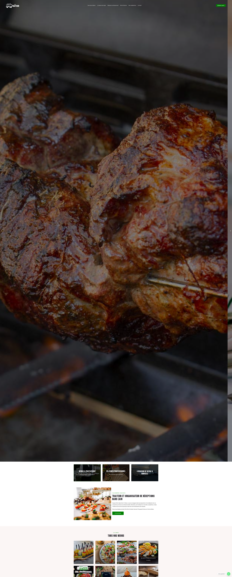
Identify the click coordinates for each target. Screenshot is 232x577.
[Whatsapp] (228, 573)
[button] (1, 231)
